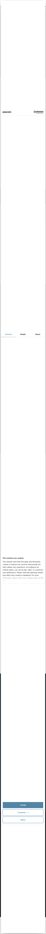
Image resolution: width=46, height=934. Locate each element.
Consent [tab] (8, 334)
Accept (23, 805)
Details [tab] (23, 334)
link (4, 581)
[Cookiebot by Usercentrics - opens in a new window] (33, 112)
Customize (22, 812)
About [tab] (37, 334)
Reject (23, 820)
